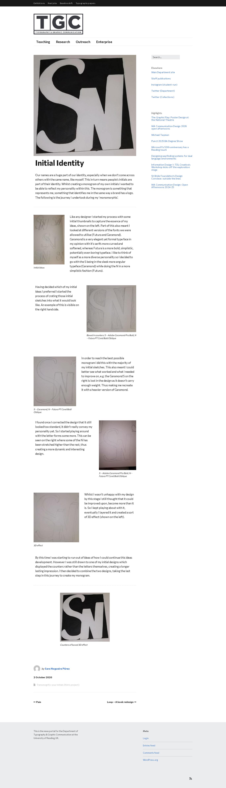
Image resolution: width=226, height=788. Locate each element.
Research (63, 42)
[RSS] (190, 778)
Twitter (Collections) (162, 97)
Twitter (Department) (163, 90)
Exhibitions (39, 3)
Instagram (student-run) (164, 84)
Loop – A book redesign (120, 702)
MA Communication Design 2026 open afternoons (169, 127)
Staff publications (161, 78)
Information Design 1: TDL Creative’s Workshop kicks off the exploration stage (170, 167)
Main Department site (163, 72)
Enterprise (104, 42)
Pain (38, 702)
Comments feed (151, 752)
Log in (146, 738)
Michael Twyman (160, 134)
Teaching (43, 42)
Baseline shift (66, 3)
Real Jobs (52, 3)
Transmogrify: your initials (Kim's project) (58, 684)
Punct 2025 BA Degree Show (167, 141)
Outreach (83, 42)
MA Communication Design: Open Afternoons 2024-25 (169, 186)
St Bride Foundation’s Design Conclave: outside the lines (167, 177)
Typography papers (85, 3)
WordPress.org (150, 760)
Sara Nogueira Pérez (57, 668)
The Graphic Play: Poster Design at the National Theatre (170, 118)
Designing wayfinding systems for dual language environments (171, 157)
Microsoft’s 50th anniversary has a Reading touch (170, 148)
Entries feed (149, 745)
